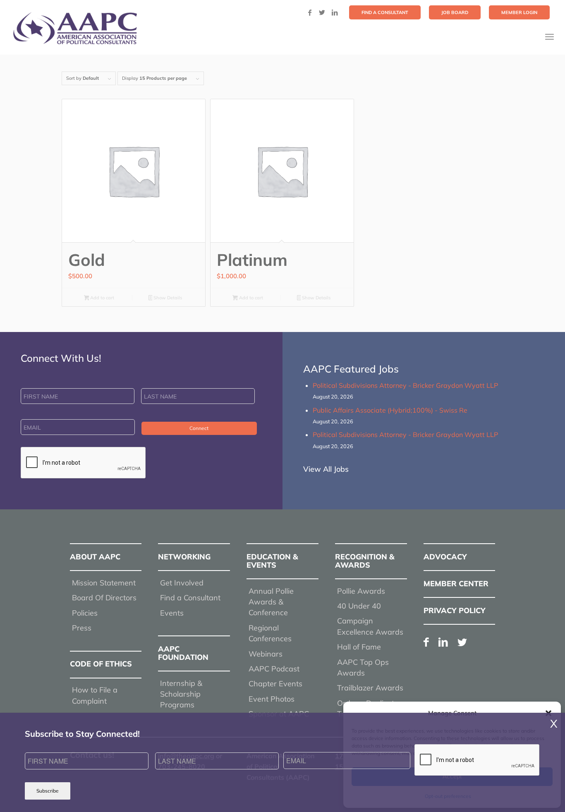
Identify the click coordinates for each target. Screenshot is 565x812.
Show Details (167, 298)
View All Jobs (326, 469)
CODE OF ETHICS (101, 664)
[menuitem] (385, 12)
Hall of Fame (359, 647)
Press (81, 628)
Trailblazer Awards (370, 688)
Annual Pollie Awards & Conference (271, 602)
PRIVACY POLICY (455, 610)
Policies (85, 613)
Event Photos (271, 699)
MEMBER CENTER (456, 583)
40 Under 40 (359, 606)
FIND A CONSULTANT (385, 12)
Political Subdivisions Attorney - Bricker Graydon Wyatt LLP (405, 385)
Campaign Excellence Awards (370, 626)
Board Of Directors (104, 597)
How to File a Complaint (94, 695)
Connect (198, 428)
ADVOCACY (445, 556)
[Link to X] (322, 12)
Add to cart (101, 298)
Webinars (265, 654)
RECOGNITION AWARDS (365, 561)
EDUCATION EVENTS (272, 561)
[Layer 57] (74, 28)
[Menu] (549, 37)
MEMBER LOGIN (519, 12)
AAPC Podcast (274, 668)
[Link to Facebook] (310, 12)
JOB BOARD (454, 12)
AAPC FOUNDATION (183, 653)
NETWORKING (184, 556)
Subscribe (47, 791)
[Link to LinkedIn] (334, 12)
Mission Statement (104, 583)
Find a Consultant (190, 597)
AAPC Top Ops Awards (363, 667)
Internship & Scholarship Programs (181, 694)
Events (172, 613)
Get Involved (181, 583)
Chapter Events (275, 683)
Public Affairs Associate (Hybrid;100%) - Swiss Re (390, 410)
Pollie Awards (361, 591)
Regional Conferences (270, 633)
